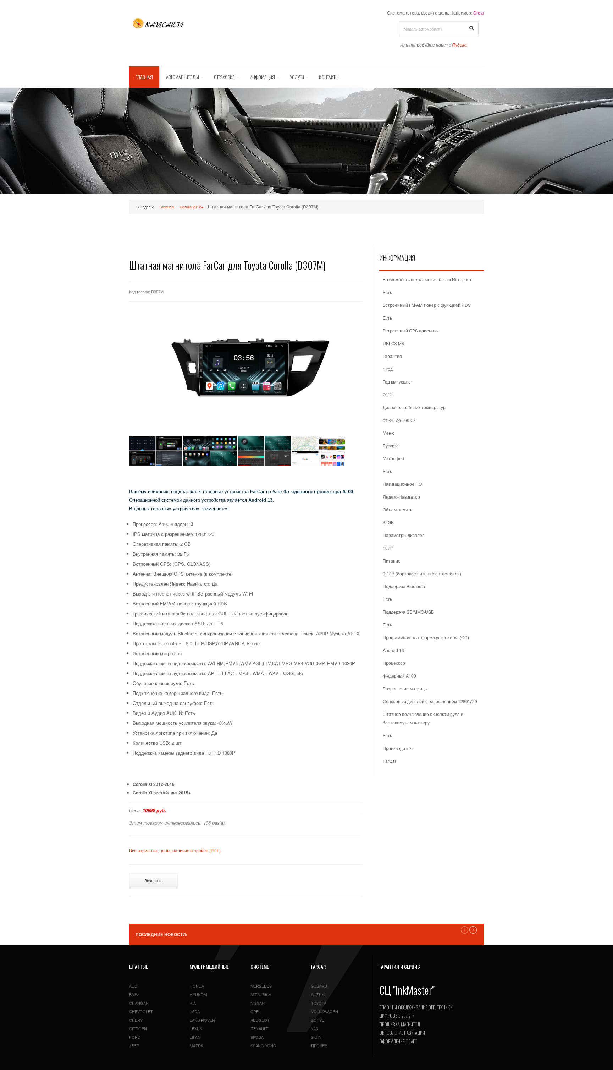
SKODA (257, 1037)
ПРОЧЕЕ (319, 1045)
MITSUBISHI (261, 994)
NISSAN (257, 1003)
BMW (133, 994)
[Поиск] (471, 28)
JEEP (134, 1045)
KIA (193, 1003)
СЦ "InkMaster (405, 990)
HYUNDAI (198, 994)
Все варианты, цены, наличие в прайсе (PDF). (175, 850)
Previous (464, 930)
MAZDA (196, 1045)
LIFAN (195, 1037)
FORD (134, 1037)
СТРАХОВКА (224, 77)
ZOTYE (317, 1020)
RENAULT (259, 1028)
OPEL (255, 1011)
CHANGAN (139, 1003)
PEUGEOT (260, 1020)
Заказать (153, 881)
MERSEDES (261, 986)
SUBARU (319, 986)
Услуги (297, 77)
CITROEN (138, 1028)
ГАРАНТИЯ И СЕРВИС (399, 966)
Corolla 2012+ (191, 207)
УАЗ (314, 1028)
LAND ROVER (202, 1020)
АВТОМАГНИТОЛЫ (182, 77)
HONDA (197, 986)
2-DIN (316, 1037)
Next (473, 930)
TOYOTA (318, 1003)
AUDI (133, 986)
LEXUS (196, 1028)
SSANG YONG (263, 1045)
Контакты (329, 77)
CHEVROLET (141, 1011)
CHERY (136, 1020)
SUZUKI (318, 994)
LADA (195, 1011)
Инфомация (262, 77)
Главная (144, 77)
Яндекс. (460, 45)
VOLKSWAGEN (324, 1011)
